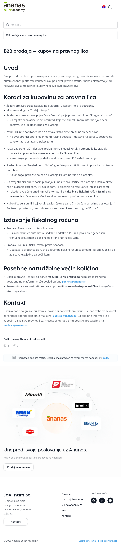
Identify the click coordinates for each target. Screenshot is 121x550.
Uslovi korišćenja (87, 540)
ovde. (106, 358)
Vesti (64, 510)
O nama (66, 494)
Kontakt (16, 521)
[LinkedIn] (102, 500)
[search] (110, 7)
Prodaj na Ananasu (18, 467)
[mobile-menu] (115, 7)
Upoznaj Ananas (71, 499)
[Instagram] (110, 500)
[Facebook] (94, 500)
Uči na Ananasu (70, 504)
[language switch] (104, 7)
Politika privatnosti (107, 540)
